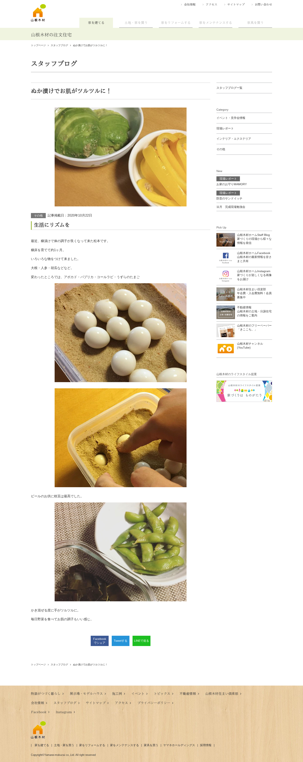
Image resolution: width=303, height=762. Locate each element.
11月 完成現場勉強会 (230, 206)
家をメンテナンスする (215, 22)
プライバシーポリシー (153, 703)
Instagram (64, 712)
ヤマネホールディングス (179, 745)
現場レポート (225, 128)
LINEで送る (141, 640)
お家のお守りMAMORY (231, 181)
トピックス (162, 693)
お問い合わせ (263, 4)
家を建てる (96, 22)
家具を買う (255, 22)
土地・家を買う (136, 22)
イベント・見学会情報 (230, 117)
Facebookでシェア (99, 641)
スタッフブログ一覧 (229, 87)
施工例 (117, 693)
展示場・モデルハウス (86, 693)
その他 (38, 215)
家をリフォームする (176, 22)
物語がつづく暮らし (46, 693)
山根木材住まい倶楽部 (221, 693)
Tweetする (120, 640)
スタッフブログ (64, 703)
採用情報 (205, 745)
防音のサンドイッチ (229, 195)
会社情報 (190, 4)
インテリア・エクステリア (233, 138)
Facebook (38, 712)
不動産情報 (188, 693)
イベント (137, 693)
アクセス (211, 4)
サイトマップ (236, 4)
